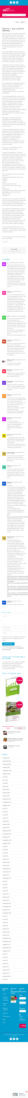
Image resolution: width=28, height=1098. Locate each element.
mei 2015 (5, 960)
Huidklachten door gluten (14, 732)
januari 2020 (6, 796)
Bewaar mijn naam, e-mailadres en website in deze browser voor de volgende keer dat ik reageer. (14, 638)
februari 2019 (6, 824)
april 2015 (5, 963)
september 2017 (7, 878)
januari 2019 (6, 827)
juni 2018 (5, 849)
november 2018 (7, 834)
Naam (21, 995)
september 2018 (7, 840)
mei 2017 (5, 887)
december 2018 (7, 830)
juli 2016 (5, 916)
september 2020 (7, 770)
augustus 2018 (6, 843)
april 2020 (5, 786)
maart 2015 (6, 966)
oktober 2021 (6, 758)
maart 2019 (6, 821)
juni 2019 (5, 811)
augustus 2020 (6, 773)
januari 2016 (6, 935)
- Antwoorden (21, 262)
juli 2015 (5, 954)
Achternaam (22, 1004)
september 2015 (7, 947)
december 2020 (7, 761)
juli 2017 (5, 881)
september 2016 (7, 913)
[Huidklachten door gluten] (5, 733)
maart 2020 (6, 789)
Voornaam (21, 1000)
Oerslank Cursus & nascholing (5, 998)
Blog (4, 1019)
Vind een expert (5, 1004)
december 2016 (7, 903)
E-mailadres (22, 1007)
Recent (20, 728)
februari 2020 (6, 792)
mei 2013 (5, 979)
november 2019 (7, 802)
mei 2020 (5, 783)
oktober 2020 (6, 767)
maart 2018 (6, 859)
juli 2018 (5, 846)
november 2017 (7, 872)
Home (4, 993)
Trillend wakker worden (14, 745)
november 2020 (7, 764)
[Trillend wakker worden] (5, 747)
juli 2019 (5, 808)
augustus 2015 (6, 951)
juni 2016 (5, 919)
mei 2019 (5, 815)
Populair (8, 728)
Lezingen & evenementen (5, 1014)
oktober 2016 (6, 909)
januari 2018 (6, 865)
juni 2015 (5, 957)
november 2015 (7, 941)
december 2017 (7, 868)
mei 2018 (5, 853)
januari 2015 (6, 973)
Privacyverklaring (16, 1034)
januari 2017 (6, 900)
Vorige (17, 22)
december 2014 (7, 976)
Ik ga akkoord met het (22, 1017)
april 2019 (5, 818)
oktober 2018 (6, 837)
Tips (4, 1022)
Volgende (22, 22)
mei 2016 (5, 922)
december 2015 (7, 938)
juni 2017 (5, 884)
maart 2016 (6, 928)
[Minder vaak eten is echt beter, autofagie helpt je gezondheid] (5, 740)
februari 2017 (6, 897)
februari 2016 (6, 932)
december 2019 (7, 799)
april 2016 (5, 925)
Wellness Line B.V (11, 359)
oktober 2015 (6, 944)
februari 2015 (6, 970)
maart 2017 (6, 894)
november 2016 (7, 906)
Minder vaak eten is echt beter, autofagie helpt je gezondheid (15, 739)
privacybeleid (22, 1019)
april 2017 (5, 890)
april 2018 (5, 856)
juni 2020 (5, 780)
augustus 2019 (6, 805)
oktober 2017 (6, 875)
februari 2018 (6, 862)
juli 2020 (5, 777)
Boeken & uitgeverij (5, 1009)
